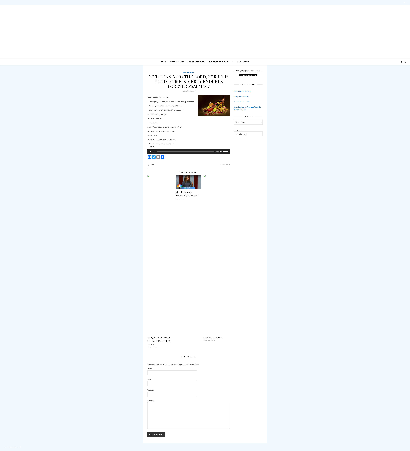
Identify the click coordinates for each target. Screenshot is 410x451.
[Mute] (221, 151)
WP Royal (18, 447)
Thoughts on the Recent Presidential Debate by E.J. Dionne (159, 341)
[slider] (226, 151)
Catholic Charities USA (242, 102)
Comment (151, 401)
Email (149, 379)
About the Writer (196, 62)
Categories (238, 130)
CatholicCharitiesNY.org (242, 91)
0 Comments (225, 165)
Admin (152, 165)
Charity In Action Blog (241, 96)
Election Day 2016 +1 (213, 337)
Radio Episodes (177, 62)
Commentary (188, 73)
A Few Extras (243, 62)
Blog (163, 62)
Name (149, 369)
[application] (188, 151)
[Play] (150, 151)
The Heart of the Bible (219, 62)
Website (150, 390)
